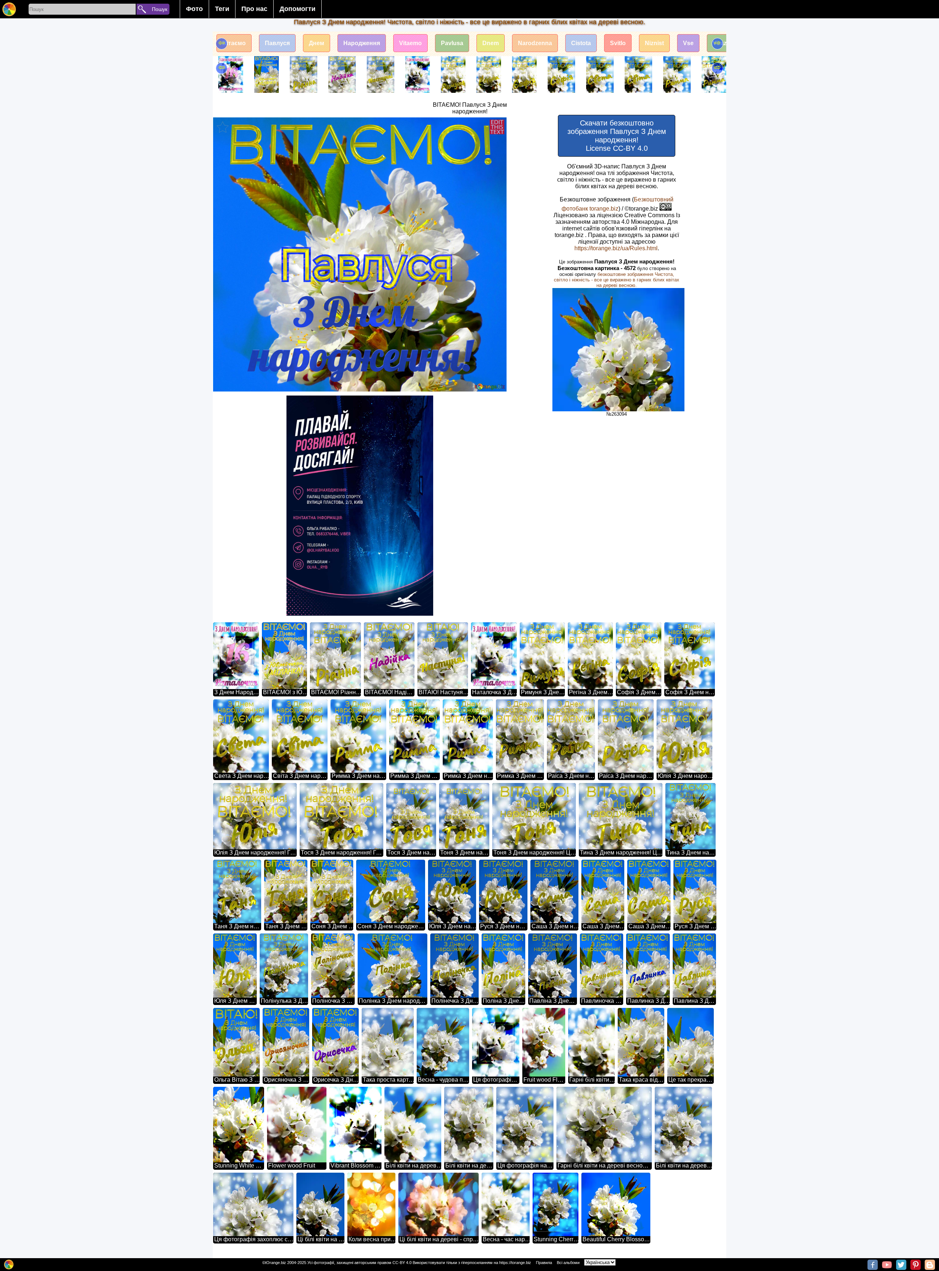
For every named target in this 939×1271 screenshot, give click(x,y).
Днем (316, 43)
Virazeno (725, 43)
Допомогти (297, 8)
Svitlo (618, 43)
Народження (361, 43)
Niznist (654, 43)
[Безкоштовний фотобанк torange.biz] (9, 9)
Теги (222, 8)
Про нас (254, 8)
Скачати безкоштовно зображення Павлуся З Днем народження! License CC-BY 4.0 (616, 135)
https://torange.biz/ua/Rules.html (616, 248)
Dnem (490, 43)
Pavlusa (452, 43)
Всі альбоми (568, 1262)
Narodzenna (535, 43)
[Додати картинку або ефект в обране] (222, 127)
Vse (688, 43)
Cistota (581, 43)
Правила (544, 1262)
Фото (194, 8)
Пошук (159, 9)
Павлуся (277, 43)
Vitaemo (410, 43)
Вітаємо (234, 43)
